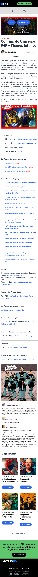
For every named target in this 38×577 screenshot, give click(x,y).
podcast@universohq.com (15, 275)
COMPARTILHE (16, 56)
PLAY (11, 22)
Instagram (33, 139)
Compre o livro (16, 187)
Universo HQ (11, 310)
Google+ (4, 284)
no (17, 310)
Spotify (25, 30)
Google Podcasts (14, 32)
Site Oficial (30, 359)
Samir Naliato (12, 52)
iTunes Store (5, 298)
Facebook (26, 139)
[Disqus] (19, 424)
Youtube (10, 284)
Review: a (15, 203)
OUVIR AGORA (8, 487)
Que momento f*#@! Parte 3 (8, 516)
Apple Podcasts (13, 30)
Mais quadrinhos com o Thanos (15, 171)
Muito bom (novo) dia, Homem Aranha (10, 480)
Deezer (27, 32)
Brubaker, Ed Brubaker (25, 480)
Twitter (19, 139)
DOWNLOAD (23, 22)
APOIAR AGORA (19, 554)
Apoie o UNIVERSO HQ (24, 3)
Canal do (4, 310)
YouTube (21, 310)
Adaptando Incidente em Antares (25, 517)
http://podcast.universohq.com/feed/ (21, 296)
